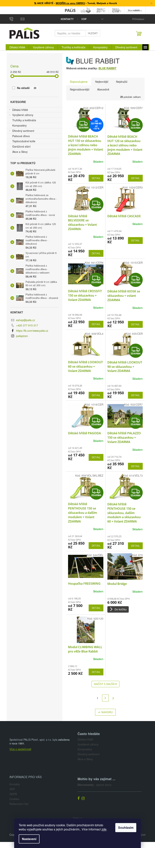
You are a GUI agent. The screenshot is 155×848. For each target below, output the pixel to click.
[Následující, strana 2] (105, 698)
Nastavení (29, 839)
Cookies (14, 799)
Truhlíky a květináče (24, 120)
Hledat (93, 33)
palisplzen (22, 336)
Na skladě (26, 88)
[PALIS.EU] (101, 10)
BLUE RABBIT (107, 68)
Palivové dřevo (21, 136)
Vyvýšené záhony (22, 115)
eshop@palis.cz (25, 320)
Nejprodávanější (79, 89)
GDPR (13, 794)
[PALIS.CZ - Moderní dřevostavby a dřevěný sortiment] (70, 10)
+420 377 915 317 (27, 325)
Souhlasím (125, 827)
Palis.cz (77, 818)
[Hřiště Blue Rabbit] (135, 10)
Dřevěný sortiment (23, 131)
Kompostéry (19, 125)
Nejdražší (121, 81)
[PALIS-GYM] (116, 10)
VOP (84, 19)
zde (104, 829)
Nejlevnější (101, 81)
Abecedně (103, 89)
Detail (96, 178)
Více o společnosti (20, 749)
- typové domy (95, 785)
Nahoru (107, 712)
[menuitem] (17, 47)
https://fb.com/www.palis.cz (32, 330)
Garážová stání (21, 146)
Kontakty (67, 19)
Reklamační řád (18, 804)
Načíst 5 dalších (105, 684)
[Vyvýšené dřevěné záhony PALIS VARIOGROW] (85, 10)
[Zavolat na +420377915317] (15, 18)
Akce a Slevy (20, 152)
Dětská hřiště (20, 110)
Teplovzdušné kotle (23, 141)
